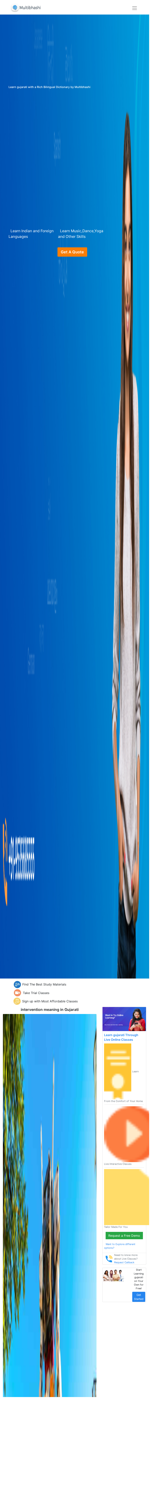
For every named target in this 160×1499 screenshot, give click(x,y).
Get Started (138, 1297)
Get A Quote (72, 252)
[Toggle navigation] (134, 8)
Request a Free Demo (124, 1236)
